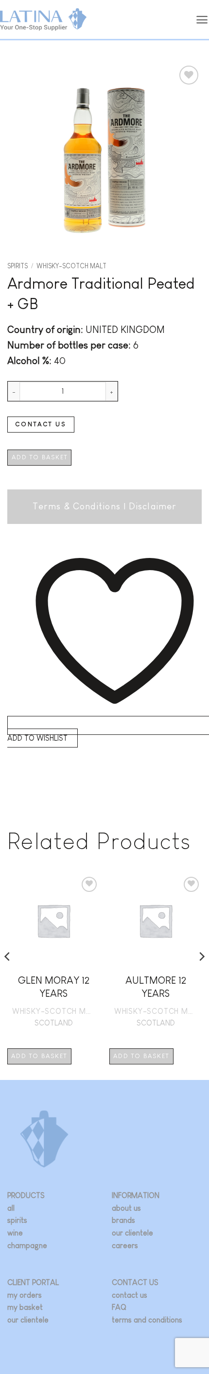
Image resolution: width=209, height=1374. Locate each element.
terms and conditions (147, 1320)
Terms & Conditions (77, 506)
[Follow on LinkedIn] (147, 1334)
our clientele (132, 1233)
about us (126, 1208)
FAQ (119, 1307)
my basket (25, 1307)
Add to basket (40, 457)
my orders (24, 1295)
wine (15, 1233)
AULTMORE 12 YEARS (155, 986)
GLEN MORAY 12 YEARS (53, 986)
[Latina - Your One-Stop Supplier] (43, 19)
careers (125, 1245)
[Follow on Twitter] (133, 1334)
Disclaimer (152, 506)
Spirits (17, 266)
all (11, 1208)
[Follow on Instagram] (118, 1334)
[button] (202, 20)
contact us (129, 1295)
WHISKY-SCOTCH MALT (71, 266)
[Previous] (8, 976)
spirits (17, 1220)
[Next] (201, 976)
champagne (27, 1245)
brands (123, 1220)
